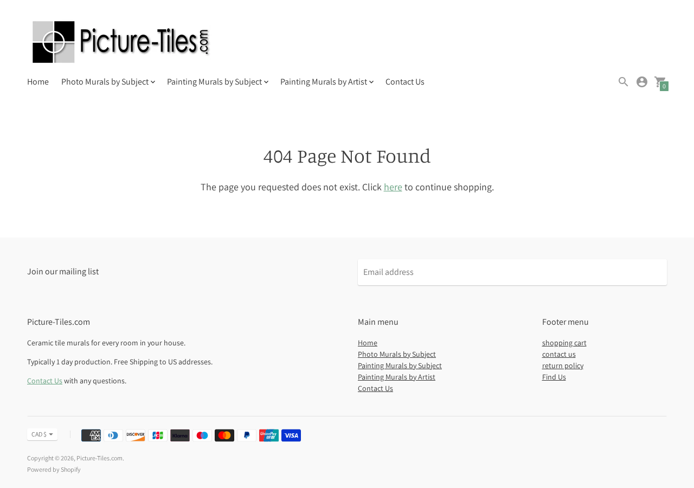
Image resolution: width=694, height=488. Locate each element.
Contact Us (405, 81)
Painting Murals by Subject (400, 365)
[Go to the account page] (641, 81)
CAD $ (39, 434)
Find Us (554, 377)
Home (38, 81)
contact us (559, 354)
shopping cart (564, 343)
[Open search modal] (623, 81)
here (393, 187)
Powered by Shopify (54, 469)
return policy (562, 365)
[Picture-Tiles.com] (122, 43)
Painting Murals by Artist (396, 377)
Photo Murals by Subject (397, 354)
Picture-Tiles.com (99, 458)
